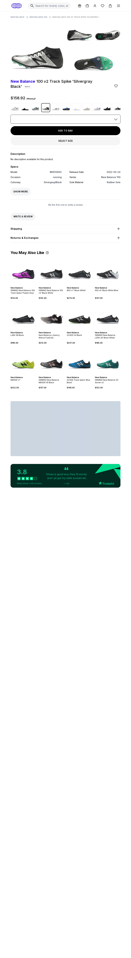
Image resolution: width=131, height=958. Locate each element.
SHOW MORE (20, 191)
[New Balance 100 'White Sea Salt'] (86, 107)
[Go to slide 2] (22, 329)
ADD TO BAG (65, 130)
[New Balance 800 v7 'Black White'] (79, 270)
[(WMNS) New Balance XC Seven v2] (107, 360)
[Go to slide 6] (54, 329)
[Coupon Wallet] (87, 6)
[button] (47, 253)
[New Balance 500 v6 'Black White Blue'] (107, 270)
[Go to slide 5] (53, 329)
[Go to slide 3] (50, 329)
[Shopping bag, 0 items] (110, 6)
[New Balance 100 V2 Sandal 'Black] (25, 107)
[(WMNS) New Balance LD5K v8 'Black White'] (107, 315)
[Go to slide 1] (21, 329)
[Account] (95, 6)
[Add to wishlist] (116, 86)
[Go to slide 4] (25, 329)
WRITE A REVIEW (23, 216)
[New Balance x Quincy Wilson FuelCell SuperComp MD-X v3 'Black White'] (51, 315)
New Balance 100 (38, 17)
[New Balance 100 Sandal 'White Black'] (76, 107)
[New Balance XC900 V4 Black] (79, 315)
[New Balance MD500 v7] (23, 360)
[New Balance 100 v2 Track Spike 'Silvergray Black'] (45, 107)
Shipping (16, 228)
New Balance (17, 17)
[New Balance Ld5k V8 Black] (23, 315)
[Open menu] (118, 6)
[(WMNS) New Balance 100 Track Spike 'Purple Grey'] (23, 270)
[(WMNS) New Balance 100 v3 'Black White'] (51, 270)
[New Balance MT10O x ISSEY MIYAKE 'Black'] (107, 107)
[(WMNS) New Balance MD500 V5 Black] (51, 360)
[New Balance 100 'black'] (117, 107)
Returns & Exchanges (25, 237)
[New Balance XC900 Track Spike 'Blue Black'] (79, 360)
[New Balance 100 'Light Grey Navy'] (55, 107)
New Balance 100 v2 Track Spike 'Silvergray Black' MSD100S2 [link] (77, 17)
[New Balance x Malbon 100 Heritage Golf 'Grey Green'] (35, 107)
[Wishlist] (102, 6)
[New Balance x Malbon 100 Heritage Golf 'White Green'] (15, 107)
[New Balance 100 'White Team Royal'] (96, 107)
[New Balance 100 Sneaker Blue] (66, 107)
